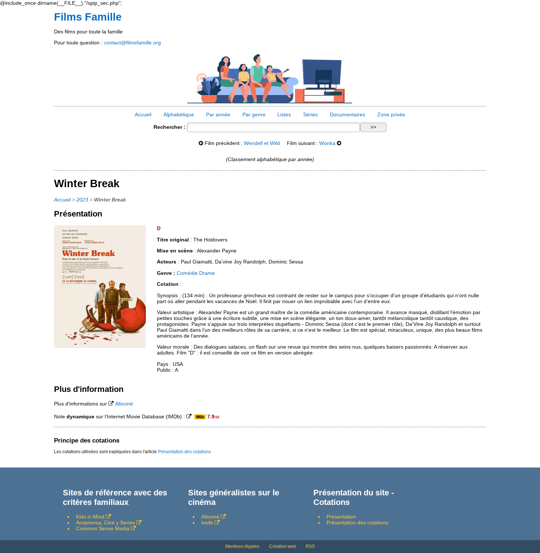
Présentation (341, 517)
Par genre (254, 114)
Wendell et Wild (262, 143)
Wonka (327, 143)
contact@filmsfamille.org (132, 43)
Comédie (187, 273)
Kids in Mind (90, 517)
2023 (82, 200)
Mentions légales (242, 546)
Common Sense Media (102, 528)
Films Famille (88, 17)
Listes (284, 114)
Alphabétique (178, 114)
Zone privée (391, 114)
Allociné (124, 404)
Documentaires (347, 114)
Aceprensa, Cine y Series (105, 522)
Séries (310, 114)
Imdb (207, 522)
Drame (207, 273)
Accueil (143, 114)
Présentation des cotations (184, 452)
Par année (218, 114)
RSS (310, 546)
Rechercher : (170, 127)
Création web (282, 546)
